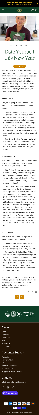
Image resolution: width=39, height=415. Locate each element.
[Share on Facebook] (28, 292)
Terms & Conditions (9, 366)
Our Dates (6, 338)
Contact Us (6, 346)
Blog (3, 341)
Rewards (5, 357)
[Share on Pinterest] (32, 292)
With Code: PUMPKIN (23, 4)
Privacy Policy (7, 369)
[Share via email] (36, 292)
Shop (4, 332)
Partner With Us (8, 360)
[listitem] (19, 4)
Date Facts (9, 45)
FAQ (3, 363)
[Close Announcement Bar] (37, 3)
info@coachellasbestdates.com (14, 382)
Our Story (5, 335)
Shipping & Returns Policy (12, 371)
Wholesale (6, 343)
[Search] (36, 10)
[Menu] (3, 10)
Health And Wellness (25, 45)
